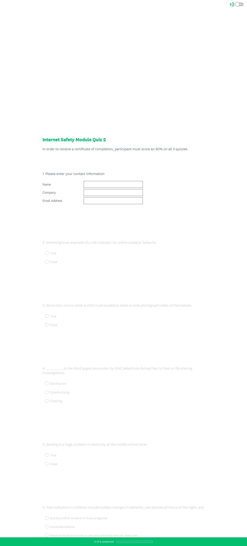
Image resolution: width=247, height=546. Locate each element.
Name (46, 184)
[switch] (243, 4)
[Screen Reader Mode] (237, 4)
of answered (104, 541)
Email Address (52, 201)
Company (49, 193)
